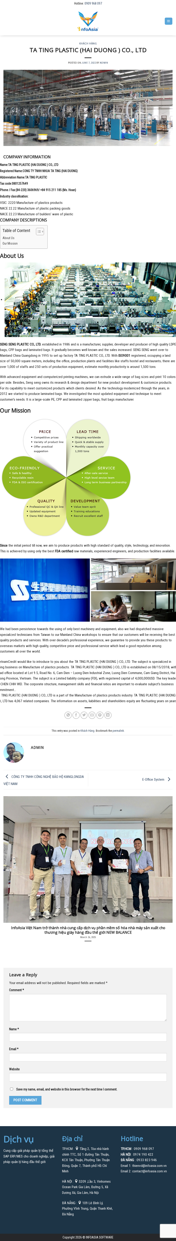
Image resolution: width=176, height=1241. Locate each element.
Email (13, 1049)
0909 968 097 (93, 3)
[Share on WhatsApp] (68, 715)
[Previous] (9, 866)
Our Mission (10, 243)
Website (14, 1069)
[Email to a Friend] (92, 715)
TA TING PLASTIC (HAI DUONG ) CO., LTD (33, 165)
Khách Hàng (88, 43)
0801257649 (20, 183)
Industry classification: (14, 196)
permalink (118, 730)
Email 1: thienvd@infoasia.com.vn (144, 1166)
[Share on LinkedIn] (108, 715)
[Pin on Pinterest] (100, 715)
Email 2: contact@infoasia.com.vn (144, 1171)
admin (104, 62)
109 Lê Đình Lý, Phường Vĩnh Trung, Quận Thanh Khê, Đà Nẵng (87, 1208)
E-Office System (153, 779)
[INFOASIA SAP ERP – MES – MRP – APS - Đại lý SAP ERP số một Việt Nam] (88, 21)
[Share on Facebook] (76, 715)
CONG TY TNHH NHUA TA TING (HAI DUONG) (50, 171)
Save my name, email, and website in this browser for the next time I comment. (66, 1089)
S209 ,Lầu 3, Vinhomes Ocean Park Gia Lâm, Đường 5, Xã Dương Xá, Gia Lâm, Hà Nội (86, 1187)
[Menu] (168, 21)
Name (14, 1029)
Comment (16, 990)
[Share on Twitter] (84, 715)
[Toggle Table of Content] (38, 231)
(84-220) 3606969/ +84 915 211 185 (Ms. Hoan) (46, 190)
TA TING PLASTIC (36, 177)
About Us (8, 238)
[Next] (166, 866)
